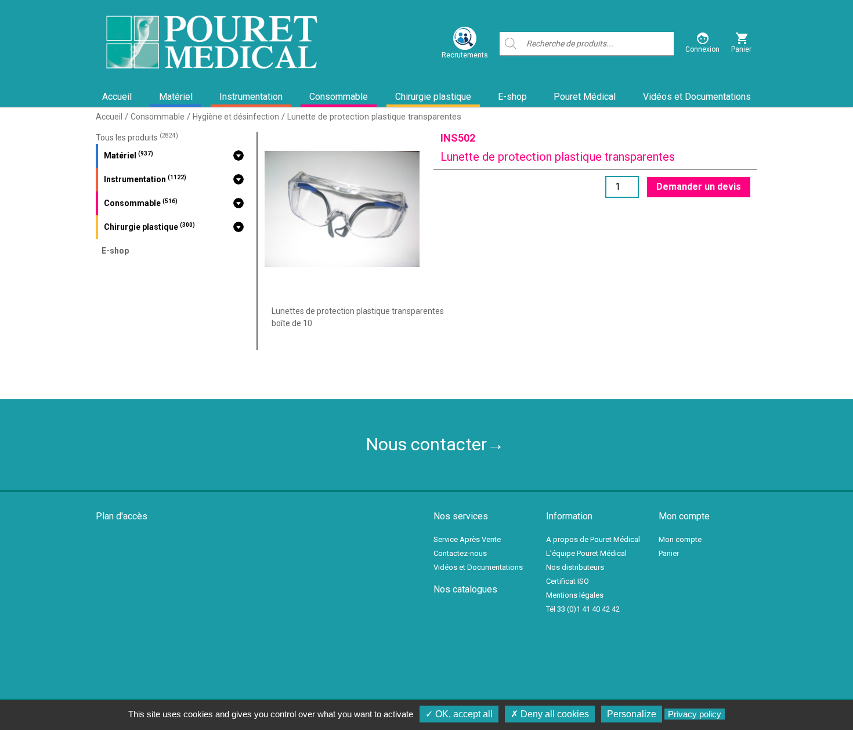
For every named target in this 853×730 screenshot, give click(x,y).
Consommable (338, 96)
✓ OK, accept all (459, 714)
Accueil (117, 96)
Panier (669, 553)
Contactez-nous (460, 553)
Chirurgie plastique (433, 96)
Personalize (631, 714)
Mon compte (680, 539)
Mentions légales (574, 595)
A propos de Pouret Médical (593, 539)
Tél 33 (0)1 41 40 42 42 (583, 609)
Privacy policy (694, 714)
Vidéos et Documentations (697, 96)
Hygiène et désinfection (236, 116)
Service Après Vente (467, 539)
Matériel (176, 96)
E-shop (512, 96)
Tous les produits (137, 137)
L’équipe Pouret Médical (586, 553)
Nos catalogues (465, 589)
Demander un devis (698, 186)
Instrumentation (251, 96)
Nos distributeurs (575, 567)
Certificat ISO (567, 581)
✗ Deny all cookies (550, 714)
